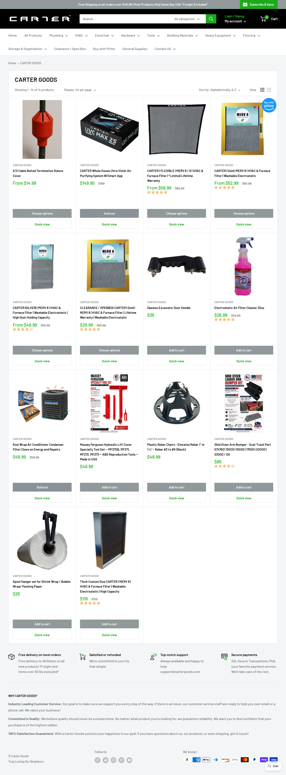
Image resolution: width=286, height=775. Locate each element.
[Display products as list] (269, 90)
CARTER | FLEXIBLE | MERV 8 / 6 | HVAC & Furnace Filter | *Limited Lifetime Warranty (175, 175)
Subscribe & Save (262, 4)
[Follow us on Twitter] (105, 760)
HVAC (79, 35)
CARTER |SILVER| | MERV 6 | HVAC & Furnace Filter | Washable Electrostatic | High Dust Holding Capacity (40, 312)
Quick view (42, 224)
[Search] (211, 18)
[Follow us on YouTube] (129, 760)
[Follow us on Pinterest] (121, 760)
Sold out (109, 213)
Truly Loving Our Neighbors (26, 761)
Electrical (102, 35)
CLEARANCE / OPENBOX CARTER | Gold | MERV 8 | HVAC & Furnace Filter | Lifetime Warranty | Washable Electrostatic (108, 312)
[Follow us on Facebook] (97, 760)
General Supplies (134, 49)
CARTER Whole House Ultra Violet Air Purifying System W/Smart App (105, 173)
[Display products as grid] (262, 90)
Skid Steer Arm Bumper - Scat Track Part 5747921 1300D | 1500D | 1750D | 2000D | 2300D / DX (242, 449)
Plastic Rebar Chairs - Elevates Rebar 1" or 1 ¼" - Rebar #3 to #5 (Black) (176, 447)
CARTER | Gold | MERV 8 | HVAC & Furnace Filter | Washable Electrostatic (242, 173)
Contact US (163, 49)
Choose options (42, 213)
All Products (33, 35)
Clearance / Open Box (70, 49)
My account (234, 21)
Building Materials (180, 35)
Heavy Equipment (218, 35)
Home (12, 35)
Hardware (128, 35)
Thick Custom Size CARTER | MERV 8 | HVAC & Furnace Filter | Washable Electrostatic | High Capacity (105, 586)
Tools (151, 35)
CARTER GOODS (89, 165)
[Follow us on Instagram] (113, 760)
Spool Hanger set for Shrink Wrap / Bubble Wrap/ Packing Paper (42, 584)
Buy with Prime (104, 49)
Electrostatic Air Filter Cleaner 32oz (239, 308)
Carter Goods (22, 165)
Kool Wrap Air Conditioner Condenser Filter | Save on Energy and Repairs (38, 447)
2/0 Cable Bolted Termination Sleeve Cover (38, 173)
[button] (157, 192)
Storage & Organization (25, 49)
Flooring (249, 35)
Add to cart (176, 350)
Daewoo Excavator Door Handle (169, 308)
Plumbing (56, 35)
